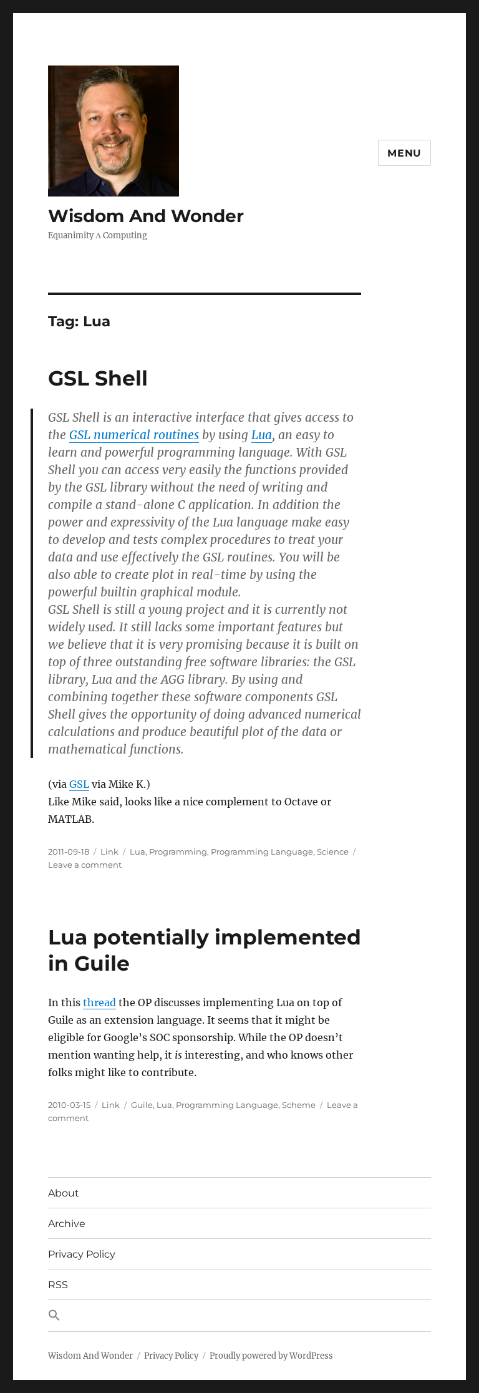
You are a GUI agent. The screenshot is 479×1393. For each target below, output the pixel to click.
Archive (66, 1224)
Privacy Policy (81, 1254)
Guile (142, 1105)
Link (109, 852)
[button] (239, 1315)
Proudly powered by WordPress (271, 1356)
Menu (404, 153)
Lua (261, 434)
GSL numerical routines (134, 434)
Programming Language (262, 852)
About (63, 1193)
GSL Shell (98, 378)
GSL (79, 784)
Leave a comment (85, 865)
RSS (58, 1285)
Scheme (299, 1105)
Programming (178, 852)
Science (333, 852)
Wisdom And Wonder (146, 215)
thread (99, 1002)
